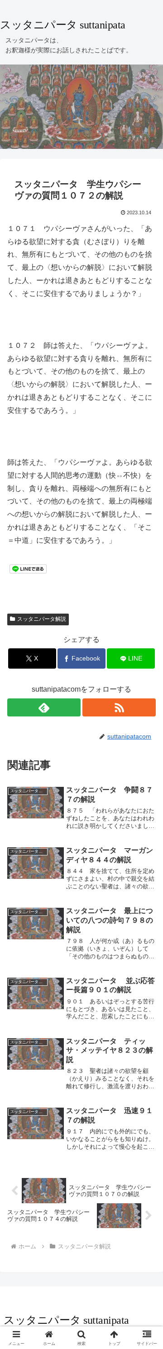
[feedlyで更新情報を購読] (44, 707)
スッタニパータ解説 (41, 619)
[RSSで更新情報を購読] (119, 707)
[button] (145, 1165)
